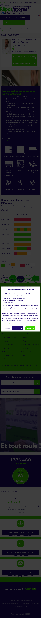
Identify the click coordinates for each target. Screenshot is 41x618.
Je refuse (7, 328)
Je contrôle (18, 328)
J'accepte (30, 328)
